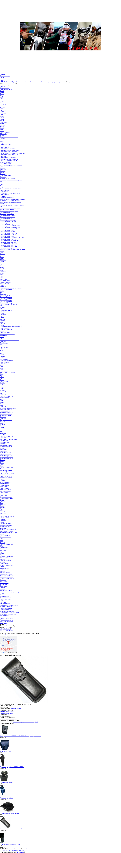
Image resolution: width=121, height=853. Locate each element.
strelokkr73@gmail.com (6, 630)
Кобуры (2, 594)
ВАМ (1, 277)
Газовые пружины (5, 212)
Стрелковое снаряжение (6, 197)
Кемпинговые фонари (6, 470)
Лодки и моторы (4, 442)
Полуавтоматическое (6, 89)
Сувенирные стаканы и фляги (8, 614)
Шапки (2, 522)
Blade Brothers (4, 359)
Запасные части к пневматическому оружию (12, 199)
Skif (1, 344)
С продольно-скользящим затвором (10, 140)
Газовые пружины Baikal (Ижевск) (10, 227)
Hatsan (2, 105)
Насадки (2, 589)
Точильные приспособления (8, 408)
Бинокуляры (3, 586)
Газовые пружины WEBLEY (8, 242)
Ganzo (1, 346)
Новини (2, 80)
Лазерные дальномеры (6, 577)
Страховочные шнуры (6, 497)
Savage (2, 141)
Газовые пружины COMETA (8, 234)
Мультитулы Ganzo (5, 452)
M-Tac (1, 423)
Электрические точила (6, 412)
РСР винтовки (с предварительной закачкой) (12, 153)
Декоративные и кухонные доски (9, 612)
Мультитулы (3, 451)
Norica (2, 258)
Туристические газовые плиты (8, 439)
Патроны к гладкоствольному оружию (11, 288)
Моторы (2, 443)
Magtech (2, 267)
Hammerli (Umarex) (5, 282)
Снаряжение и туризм (6, 420)
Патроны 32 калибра (6, 301)
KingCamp (3, 504)
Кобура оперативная (5, 597)
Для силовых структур (6, 620)
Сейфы (2, 600)
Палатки (2, 480)
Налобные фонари (5, 471)
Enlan (1, 384)
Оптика (2, 566)
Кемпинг (2, 507)
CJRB (1, 388)
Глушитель (3, 196)
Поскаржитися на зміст (32, 848)
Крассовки (3, 550)
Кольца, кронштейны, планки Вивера (10, 188)
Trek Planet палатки (5, 491)
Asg (1, 185)
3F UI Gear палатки (5, 482)
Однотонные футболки (6, 531)
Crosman (2, 183)
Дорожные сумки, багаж (7, 516)
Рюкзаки (2, 421)
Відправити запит (5, 708)
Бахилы (2, 553)
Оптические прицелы (6, 574)
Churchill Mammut (5, 132)
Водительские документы (7, 621)
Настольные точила (5, 411)
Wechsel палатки (4, 488)
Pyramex (2, 427)
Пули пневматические (6, 310)
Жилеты (2, 562)
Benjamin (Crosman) (5, 280)
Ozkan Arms (3, 100)
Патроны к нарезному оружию (8, 304)
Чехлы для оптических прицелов (9, 605)
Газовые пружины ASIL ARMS (9, 243)
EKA (1, 348)
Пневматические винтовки (7, 148)
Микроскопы (3, 581)
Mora (1, 405)
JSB (1, 316)
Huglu (1, 97)
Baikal (1, 187)
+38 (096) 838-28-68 (5, 629)
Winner (2, 325)
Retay (1, 95)
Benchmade (3, 391)
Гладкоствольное (4, 88)
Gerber (2, 354)
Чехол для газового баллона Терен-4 (10, 844)
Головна (2, 74)
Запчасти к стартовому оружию (9, 211)
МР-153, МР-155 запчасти (7, 209)
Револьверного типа (5, 144)
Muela (1, 350)
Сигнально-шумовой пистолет (8, 160)
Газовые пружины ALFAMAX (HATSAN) (12, 237)
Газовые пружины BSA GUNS (8, 239)
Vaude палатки (4, 492)
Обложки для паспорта (6, 618)
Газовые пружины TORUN (7, 231)
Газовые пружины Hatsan (7, 214)
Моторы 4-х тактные (6, 446)
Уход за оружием (4, 328)
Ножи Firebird (4, 347)
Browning (2, 125)
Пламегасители (4, 190)
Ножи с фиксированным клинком (9, 340)
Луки (1, 166)
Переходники (4, 191)
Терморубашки (4, 557)
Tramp (1, 503)
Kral (1, 265)
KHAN (2, 135)
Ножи (1, 338)
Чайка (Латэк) (4, 279)
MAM (1, 365)
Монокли (2, 571)
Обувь (1, 546)
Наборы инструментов (6, 467)
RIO (1, 292)
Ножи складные (4, 362)
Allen (1, 431)
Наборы (2, 479)
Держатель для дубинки (6, 782)
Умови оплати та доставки (7, 711)
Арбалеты (3, 169)
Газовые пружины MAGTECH (8, 246)
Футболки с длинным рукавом (8, 532)
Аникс (2, 206)
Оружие (2, 86)
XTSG (2, 276)
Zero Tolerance (4, 381)
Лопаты (2, 464)
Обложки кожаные (5, 617)
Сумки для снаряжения (6, 498)
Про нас (2, 77)
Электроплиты (4, 440)
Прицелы (2, 587)
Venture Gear (3, 433)
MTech (2, 377)
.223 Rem (2, 308)
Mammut (2, 511)
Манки (2, 337)
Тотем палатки (4, 494)
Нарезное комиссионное (7, 145)
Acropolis (2, 424)
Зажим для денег (4, 615)
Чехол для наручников (6, 751)
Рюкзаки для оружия (6, 608)
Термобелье (3, 554)
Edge (1, 430)
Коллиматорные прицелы (7, 575)
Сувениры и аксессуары (7, 611)
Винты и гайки (4, 194)
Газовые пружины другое (7, 248)
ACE (1, 403)
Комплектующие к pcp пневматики (10, 200)
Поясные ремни (4, 563)
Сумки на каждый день (6, 565)
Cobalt (1, 98)
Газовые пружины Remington (8, 220)
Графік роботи (4, 634)
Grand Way (3, 168)
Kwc (1, 181)
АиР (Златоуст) (4, 343)
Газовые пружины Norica (7, 224)
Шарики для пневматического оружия (10, 326)
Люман (2, 313)
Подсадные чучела (5, 332)
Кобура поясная (4, 596)
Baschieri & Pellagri (5, 295)
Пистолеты (3, 156)
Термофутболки (4, 559)
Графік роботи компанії (6, 713)
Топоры (2, 463)
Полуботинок (4, 547)
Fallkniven (3, 356)
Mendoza (2, 320)
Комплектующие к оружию (7, 178)
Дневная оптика (4, 568)
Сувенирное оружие (5, 175)
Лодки (2, 448)
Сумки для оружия (5, 609)
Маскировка (3, 335)
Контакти (2, 79)
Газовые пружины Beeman (7, 215)
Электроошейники (5, 514)
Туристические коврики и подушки (10, 509)
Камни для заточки (5, 415)
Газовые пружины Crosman (7, 217)
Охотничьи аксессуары (6, 329)
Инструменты (4, 449)
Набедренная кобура (5, 599)
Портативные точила (6, 414)
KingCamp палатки (5, 489)
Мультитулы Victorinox (6, 457)
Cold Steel (2, 357)
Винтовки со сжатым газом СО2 (9, 154)
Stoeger (2, 108)
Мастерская (3, 623)
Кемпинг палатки (5, 483)
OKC (1, 378)
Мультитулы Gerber (5, 454)
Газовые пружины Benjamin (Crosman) (10, 228)
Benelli (2, 91)
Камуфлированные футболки (8, 529)
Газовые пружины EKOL (7, 230)
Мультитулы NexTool (6, 455)
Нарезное (2, 138)
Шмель (2, 317)
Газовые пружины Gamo (7, 218)
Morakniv (2, 351)
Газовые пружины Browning (8, 221)
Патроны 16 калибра (6, 297)
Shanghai (2, 268)
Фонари (2, 469)
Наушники (3, 437)
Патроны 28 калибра (6, 300)
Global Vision (3, 429)
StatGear (2, 393)
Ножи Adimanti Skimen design (8, 372)
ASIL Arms (3, 260)
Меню (3, 73)
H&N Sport (3, 314)
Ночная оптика (4, 583)
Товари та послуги (5, 76)
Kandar (2, 285)
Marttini (2, 353)
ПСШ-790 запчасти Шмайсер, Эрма (10, 208)
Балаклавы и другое (5, 523)
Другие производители (6, 360)
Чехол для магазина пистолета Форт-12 (11, 829)
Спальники (3, 501)
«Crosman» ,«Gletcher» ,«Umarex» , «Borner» (12, 205)
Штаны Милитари (5, 535)
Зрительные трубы (5, 572)
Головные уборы (4, 519)
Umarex (2, 184)
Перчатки (2, 538)
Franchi (2, 92)
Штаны (2, 534)
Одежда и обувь (4, 517)
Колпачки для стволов (6, 606)
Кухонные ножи (4, 397)
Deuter (2, 506)
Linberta (2, 101)
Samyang (2, 319)
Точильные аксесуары (6, 409)
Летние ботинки (4, 549)
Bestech (2, 387)
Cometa (2, 257)
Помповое (3, 110)
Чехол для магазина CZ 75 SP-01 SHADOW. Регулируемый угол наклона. (20, 736)
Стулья (2, 500)
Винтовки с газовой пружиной (8, 151)
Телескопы (3, 580)
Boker (1, 374)
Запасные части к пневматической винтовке (12, 249)
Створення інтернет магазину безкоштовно (12, 850)
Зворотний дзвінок (15, 708)
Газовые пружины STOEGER (8, 233)
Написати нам (4, 632)
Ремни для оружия (5, 603)
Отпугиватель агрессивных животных (11, 165)
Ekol (1, 264)
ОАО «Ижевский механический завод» (11, 202)
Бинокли (2, 569)
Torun (1, 274)
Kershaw (2, 386)
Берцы (2, 552)
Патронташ (3, 602)
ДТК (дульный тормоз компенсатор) (10, 193)
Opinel (2, 366)
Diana (1, 263)
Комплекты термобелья (6, 556)
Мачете (2, 461)
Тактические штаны (5, 537)
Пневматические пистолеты (8, 157)
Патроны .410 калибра (6, 303)
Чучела (2, 331)
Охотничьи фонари (5, 474)
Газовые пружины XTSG (7, 236)
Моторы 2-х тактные (6, 445)
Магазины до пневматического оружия (11, 180)
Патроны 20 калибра (6, 298)
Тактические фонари (6, 477)
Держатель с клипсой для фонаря (9, 813)
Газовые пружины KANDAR (8, 245)
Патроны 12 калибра (6, 289)
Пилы (1, 466)
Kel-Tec (2, 120)
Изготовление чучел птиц (7, 334)
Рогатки (2, 172)
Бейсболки (3, 520)
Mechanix (2, 541)
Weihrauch (3, 271)
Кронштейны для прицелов (7, 590)
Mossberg (2, 107)
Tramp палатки (4, 486)
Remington (3, 113)
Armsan (2, 94)
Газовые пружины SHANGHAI (9, 240)
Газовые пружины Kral (6, 223)
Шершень (2, 311)
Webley (2, 273)
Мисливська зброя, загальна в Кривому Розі (25, 722)
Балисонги (3, 417)
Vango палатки (4, 495)
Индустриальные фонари (7, 473)
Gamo (1, 252)
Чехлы (2, 593)
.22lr (1, 306)
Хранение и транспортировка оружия (10, 592)
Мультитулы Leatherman (6, 458)
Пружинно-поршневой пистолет (9, 159)
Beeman (2, 261)
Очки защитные (4, 426)
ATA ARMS (3, 104)
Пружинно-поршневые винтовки (9, 150)
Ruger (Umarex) (4, 283)
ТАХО (2, 291)
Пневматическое (4, 147)
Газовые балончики (5, 163)
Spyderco (2, 390)
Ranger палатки (4, 485)
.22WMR (2, 307)
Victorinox (3, 363)
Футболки (3, 528)
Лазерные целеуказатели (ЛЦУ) (9, 578)
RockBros (2, 434)
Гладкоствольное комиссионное (9, 137)
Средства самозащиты (6, 162)
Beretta (2, 102)
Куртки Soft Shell (5, 526)
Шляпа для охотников (6, 525)
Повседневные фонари (6, 476)
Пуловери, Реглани (5, 560)
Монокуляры (3, 584)
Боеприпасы (3, 286)
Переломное (3, 122)
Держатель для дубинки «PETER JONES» (12, 767)
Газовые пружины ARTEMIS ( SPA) (10, 225)
